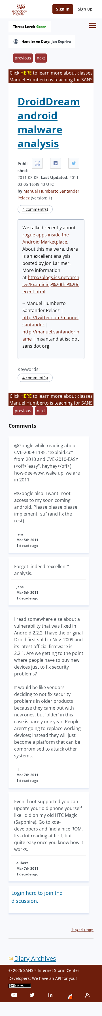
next (41, 58)
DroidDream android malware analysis (49, 122)
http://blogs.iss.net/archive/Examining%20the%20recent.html (50, 284)
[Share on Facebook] (55, 163)
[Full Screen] (37, 163)
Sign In (62, 9)
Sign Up (85, 9)
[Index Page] (18, 9)
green (41, 26)
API (58, 978)
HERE (26, 73)
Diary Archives (35, 958)
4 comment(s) (35, 209)
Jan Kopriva (61, 41)
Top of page (82, 929)
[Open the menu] (92, 25)
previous (23, 58)
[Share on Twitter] (73, 163)
